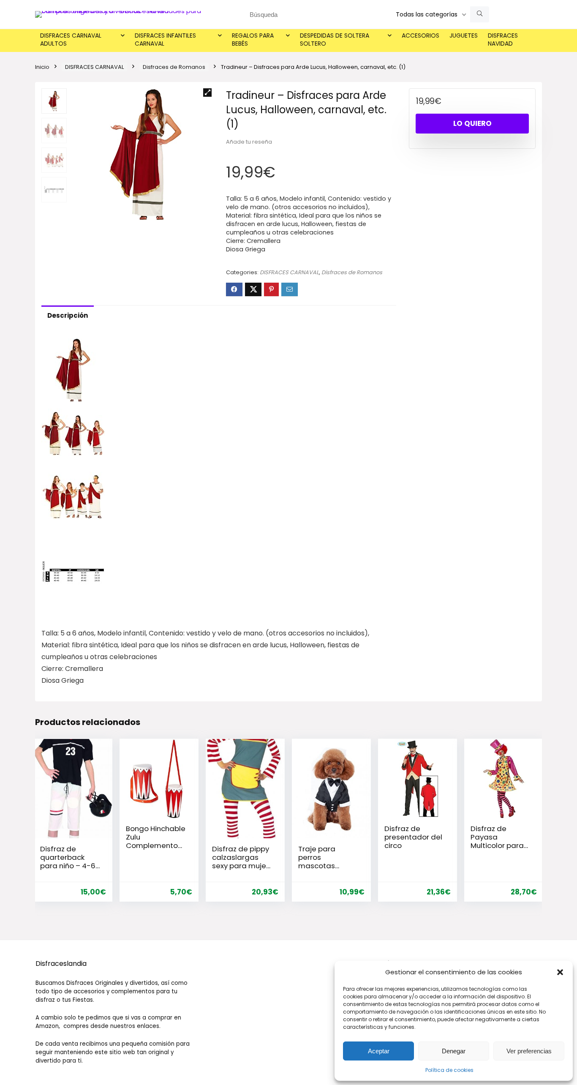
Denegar (453, 1051)
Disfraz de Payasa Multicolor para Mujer (497, 841)
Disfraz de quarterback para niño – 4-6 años (67, 861)
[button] (560, 972)
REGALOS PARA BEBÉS (253, 39)
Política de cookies (449, 1070)
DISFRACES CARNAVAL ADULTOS (70, 39)
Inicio (42, 67)
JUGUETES (463, 35)
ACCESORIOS (420, 35)
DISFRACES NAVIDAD (503, 39)
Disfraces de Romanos (174, 67)
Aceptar (378, 1051)
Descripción (67, 315)
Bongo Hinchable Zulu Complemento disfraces (155, 841)
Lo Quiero (472, 123)
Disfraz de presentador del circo (413, 837)
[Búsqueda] (479, 14)
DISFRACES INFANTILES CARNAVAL (165, 39)
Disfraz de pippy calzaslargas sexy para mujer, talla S (241, 861)
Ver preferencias (529, 1051)
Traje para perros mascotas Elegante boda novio (324, 866)
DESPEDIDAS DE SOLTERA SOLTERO (334, 39)
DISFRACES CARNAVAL (94, 67)
